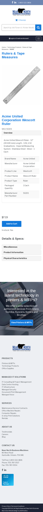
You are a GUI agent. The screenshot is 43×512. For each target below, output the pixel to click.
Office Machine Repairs (11, 411)
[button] (21, 133)
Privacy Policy (6, 506)
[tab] (21, 133)
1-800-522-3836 (24, 3)
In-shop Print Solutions (11, 416)
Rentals (5, 418)
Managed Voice (8, 395)
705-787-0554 (11, 465)
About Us (7, 427)
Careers (5, 434)
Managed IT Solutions (14, 377)
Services (7, 403)
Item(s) (22, 20)
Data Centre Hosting (10, 384)
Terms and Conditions (17, 506)
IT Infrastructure (8, 387)
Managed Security (9, 389)
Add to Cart (11, 224)
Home (4, 47)
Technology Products (14, 47)
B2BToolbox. (24, 511)
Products (7, 358)
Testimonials (7, 432)
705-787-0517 (13, 463)
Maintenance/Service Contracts (14, 408)
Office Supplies (8, 368)
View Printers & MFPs (21, 322)
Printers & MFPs (8, 363)
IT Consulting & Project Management (17, 382)
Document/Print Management (14, 392)
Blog (3, 437)
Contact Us (8, 445)
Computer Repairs (9, 413)
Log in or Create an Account (19, 38)
